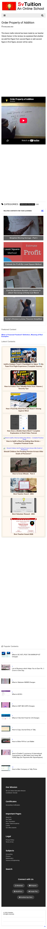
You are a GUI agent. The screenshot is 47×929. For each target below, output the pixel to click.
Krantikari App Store (26, 897)
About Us (8, 817)
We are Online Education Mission (16, 791)
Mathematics (9, 858)
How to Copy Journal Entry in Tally (24, 730)
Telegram (33, 885)
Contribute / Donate (11, 793)
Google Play (33, 891)
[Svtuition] (23, 10)
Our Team (9, 819)
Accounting (9, 854)
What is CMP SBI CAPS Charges (23, 706)
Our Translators (10, 821)
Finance (8, 856)
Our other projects (11, 827)
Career (8, 825)
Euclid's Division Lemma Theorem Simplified (23, 319)
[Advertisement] (22, 69)
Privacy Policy (10, 840)
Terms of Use (10, 842)
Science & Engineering (12, 860)
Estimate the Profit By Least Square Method (23, 264)
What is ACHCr (17, 694)
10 (12, 767)
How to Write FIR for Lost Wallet (23, 741)
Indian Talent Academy (12, 823)
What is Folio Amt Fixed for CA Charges (25, 718)
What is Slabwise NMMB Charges (23, 682)
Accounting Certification (13, 805)
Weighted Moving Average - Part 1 (23, 238)
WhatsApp (19, 885)
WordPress (18, 891)
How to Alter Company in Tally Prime (24, 769)
